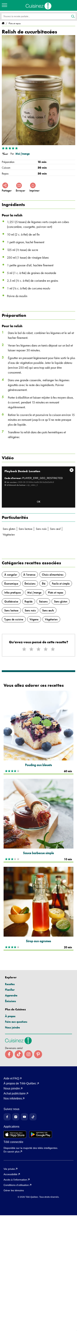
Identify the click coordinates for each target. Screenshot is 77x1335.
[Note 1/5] (24, 649)
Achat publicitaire (15, 1093)
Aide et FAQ (11, 1078)
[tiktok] (19, 1054)
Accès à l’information (15, 1179)
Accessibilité (10, 1174)
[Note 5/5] (53, 649)
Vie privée (9, 1169)
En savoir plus (12, 1151)
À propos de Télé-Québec (20, 1083)
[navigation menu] (5, 5)
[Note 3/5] (38, 649)
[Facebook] (7, 1116)
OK (38, 501)
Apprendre (11, 995)
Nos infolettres (13, 1098)
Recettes (10, 984)
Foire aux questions (16, 1022)
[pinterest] (38, 1054)
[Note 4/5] (46, 649)
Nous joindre (12, 1027)
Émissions (10, 1001)
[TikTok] (33, 1116)
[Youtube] (24, 1116)
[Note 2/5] (31, 649)
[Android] (40, 1134)
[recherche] (73, 17)
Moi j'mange (22, 153)
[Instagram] (15, 1116)
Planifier (10, 990)
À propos (10, 1016)
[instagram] (28, 1054)
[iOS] (15, 1134)
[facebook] (9, 1054)
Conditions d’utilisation (16, 1185)
